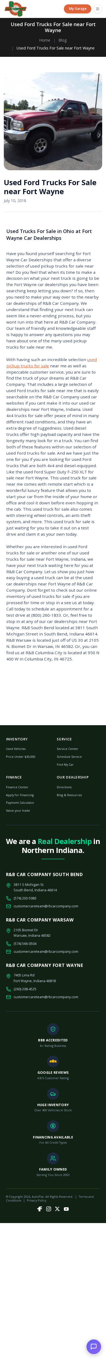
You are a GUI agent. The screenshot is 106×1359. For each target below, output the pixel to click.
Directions (64, 787)
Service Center (67, 749)
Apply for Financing (20, 795)
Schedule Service (69, 757)
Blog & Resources (69, 795)
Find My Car (65, 764)
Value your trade (18, 810)
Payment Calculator (20, 802)
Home (44, 40)
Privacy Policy (36, 1200)
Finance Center (17, 787)
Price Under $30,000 (20, 757)
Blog (62, 40)
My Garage (77, 8)
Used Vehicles (16, 749)
